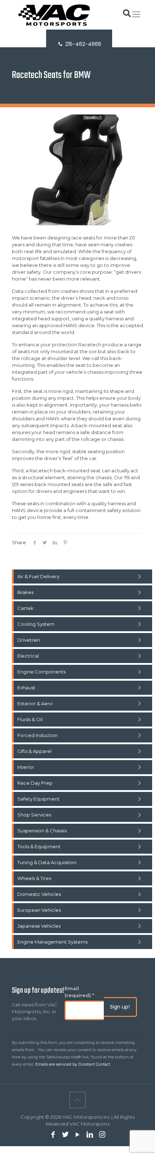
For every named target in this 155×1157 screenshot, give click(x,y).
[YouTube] (77, 1135)
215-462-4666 (82, 44)
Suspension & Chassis (42, 830)
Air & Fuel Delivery (38, 576)
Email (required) (79, 991)
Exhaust (26, 687)
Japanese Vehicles (39, 926)
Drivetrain (28, 640)
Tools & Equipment (39, 846)
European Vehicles (39, 910)
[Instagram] (102, 1135)
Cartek (25, 608)
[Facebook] (53, 1135)
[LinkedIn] (90, 1135)
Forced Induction (37, 735)
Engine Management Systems (52, 942)
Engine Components (41, 672)
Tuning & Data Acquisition (46, 862)
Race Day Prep (35, 783)
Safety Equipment (38, 799)
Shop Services (34, 815)
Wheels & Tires (34, 878)
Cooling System (35, 624)
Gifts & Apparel (34, 751)
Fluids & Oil (30, 719)
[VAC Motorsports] (77, 14)
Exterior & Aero (35, 703)
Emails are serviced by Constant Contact (72, 1064)
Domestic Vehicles (39, 894)
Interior (25, 767)
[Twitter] (65, 1135)
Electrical (28, 656)
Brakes (25, 592)
